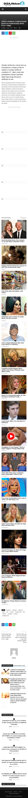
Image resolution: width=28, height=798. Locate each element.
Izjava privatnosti (8, 791)
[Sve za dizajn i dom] (14, 3)
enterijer (12, 612)
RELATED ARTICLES (7, 665)
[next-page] (5, 706)
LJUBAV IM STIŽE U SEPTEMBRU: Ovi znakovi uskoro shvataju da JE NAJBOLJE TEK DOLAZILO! (14, 749)
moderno (4, 613)
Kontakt (15, 791)
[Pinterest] (10, 33)
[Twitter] (6, 33)
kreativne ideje (18, 612)
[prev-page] (3, 706)
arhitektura (8, 610)
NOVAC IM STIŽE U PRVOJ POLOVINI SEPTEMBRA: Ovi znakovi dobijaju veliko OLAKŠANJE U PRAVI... (14, 735)
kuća (24, 612)
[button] (2, 9)
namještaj (10, 613)
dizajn (3, 612)
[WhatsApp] (13, 33)
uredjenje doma (5, 615)
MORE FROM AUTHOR (19, 665)
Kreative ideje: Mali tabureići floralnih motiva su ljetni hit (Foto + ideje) (6, 636)
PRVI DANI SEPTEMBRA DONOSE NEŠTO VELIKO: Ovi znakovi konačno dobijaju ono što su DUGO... (14, 762)
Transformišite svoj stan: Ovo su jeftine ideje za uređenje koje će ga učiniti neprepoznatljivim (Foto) (20, 638)
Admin (3, 28)
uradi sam (16, 613)
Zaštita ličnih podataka (14, 793)
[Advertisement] (14, 49)
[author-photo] (14, 655)
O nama (20, 791)
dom (7, 612)
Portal (10, 726)
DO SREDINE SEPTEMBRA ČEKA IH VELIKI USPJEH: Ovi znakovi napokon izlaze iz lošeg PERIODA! (14, 775)
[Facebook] (3, 33)
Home (2, 12)
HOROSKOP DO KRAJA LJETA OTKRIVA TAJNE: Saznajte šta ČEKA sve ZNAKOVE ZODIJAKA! (14, 722)
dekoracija (14, 610)
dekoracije (20, 610)
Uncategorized (8, 12)
